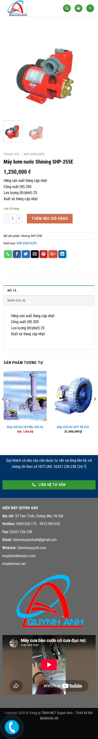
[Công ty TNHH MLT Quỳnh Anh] (27, 8)
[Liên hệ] (11, 726)
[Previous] (11, 71)
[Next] (86, 71)
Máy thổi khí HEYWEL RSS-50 (25, 427)
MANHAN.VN (49, 718)
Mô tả (11, 290)
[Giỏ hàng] (78, 8)
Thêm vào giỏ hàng (50, 218)
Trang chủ (11, 154)
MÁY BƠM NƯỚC (34, 154)
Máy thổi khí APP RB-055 (73, 427)
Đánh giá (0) (16, 300)
